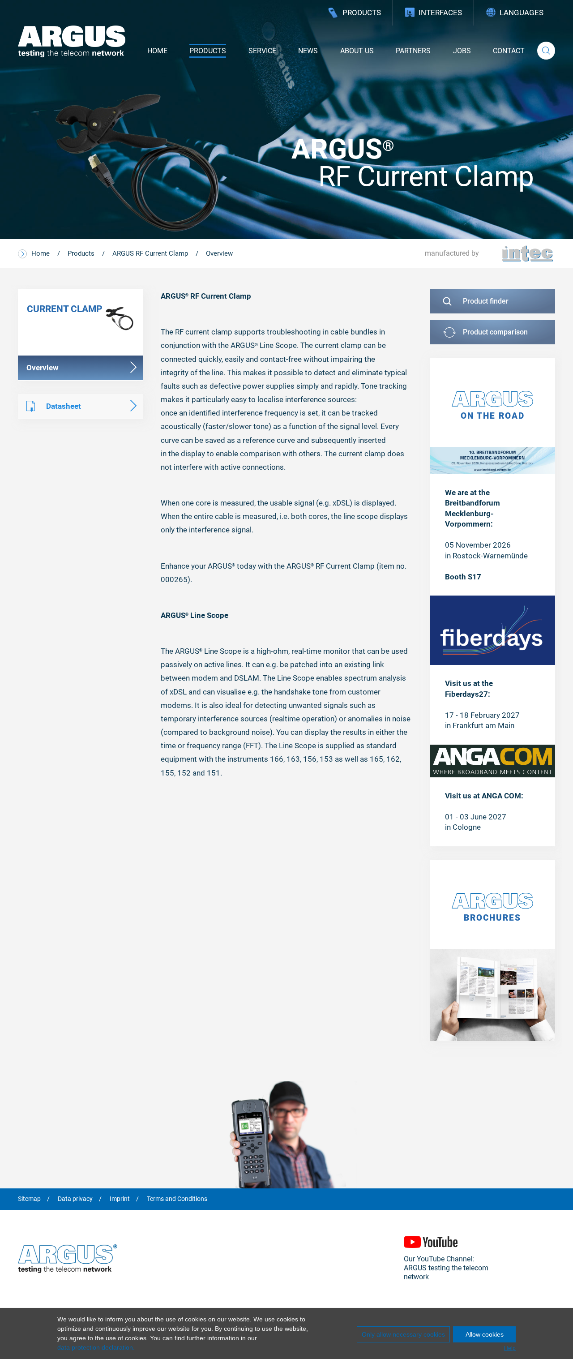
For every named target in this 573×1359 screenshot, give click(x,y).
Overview (219, 253)
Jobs (462, 51)
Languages (521, 12)
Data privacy (75, 1199)
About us (357, 51)
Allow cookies (485, 1334)
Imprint (120, 1199)
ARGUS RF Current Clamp (150, 253)
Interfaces (440, 12)
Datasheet (63, 406)
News (308, 51)
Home (157, 51)
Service (262, 51)
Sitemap (29, 1199)
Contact (509, 51)
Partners (413, 51)
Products (361, 12)
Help (510, 1348)
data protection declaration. (96, 1347)
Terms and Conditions (177, 1199)
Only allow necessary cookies (403, 1334)
